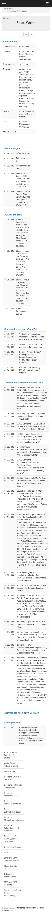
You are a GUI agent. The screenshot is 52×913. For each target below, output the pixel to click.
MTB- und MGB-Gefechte (11, 883)
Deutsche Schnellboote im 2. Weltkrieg (12, 828)
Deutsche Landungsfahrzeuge (12, 802)
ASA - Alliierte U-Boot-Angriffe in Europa (11, 755)
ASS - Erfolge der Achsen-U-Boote (11, 764)
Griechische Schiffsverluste (10, 875)
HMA (4, 3)
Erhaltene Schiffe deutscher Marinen (12, 859)
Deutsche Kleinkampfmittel (11, 794)
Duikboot (8, 852)
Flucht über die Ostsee (10, 867)
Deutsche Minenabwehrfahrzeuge (14, 818)
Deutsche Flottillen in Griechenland (13, 786)
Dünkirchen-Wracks (12, 847)
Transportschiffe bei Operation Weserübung (12, 893)
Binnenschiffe (9, 771)
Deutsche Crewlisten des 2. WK (12, 778)
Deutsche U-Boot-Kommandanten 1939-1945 (11, 839)
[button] (20, 34)
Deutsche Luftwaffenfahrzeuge (12, 810)
